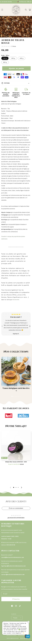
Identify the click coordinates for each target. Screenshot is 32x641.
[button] (26, 10)
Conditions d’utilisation (11, 635)
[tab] (12, 396)
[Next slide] (29, 326)
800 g (5, 62)
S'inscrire (16, 599)
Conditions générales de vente (13, 638)
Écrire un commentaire (16, 508)
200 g (13, 58)
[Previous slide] (2, 326)
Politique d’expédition (22, 635)
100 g (5, 58)
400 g (21, 58)
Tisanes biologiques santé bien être (15, 388)
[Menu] (2, 10)
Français (15, 618)
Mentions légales (23, 638)
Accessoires (16, 299)
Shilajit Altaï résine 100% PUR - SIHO (16, 462)
